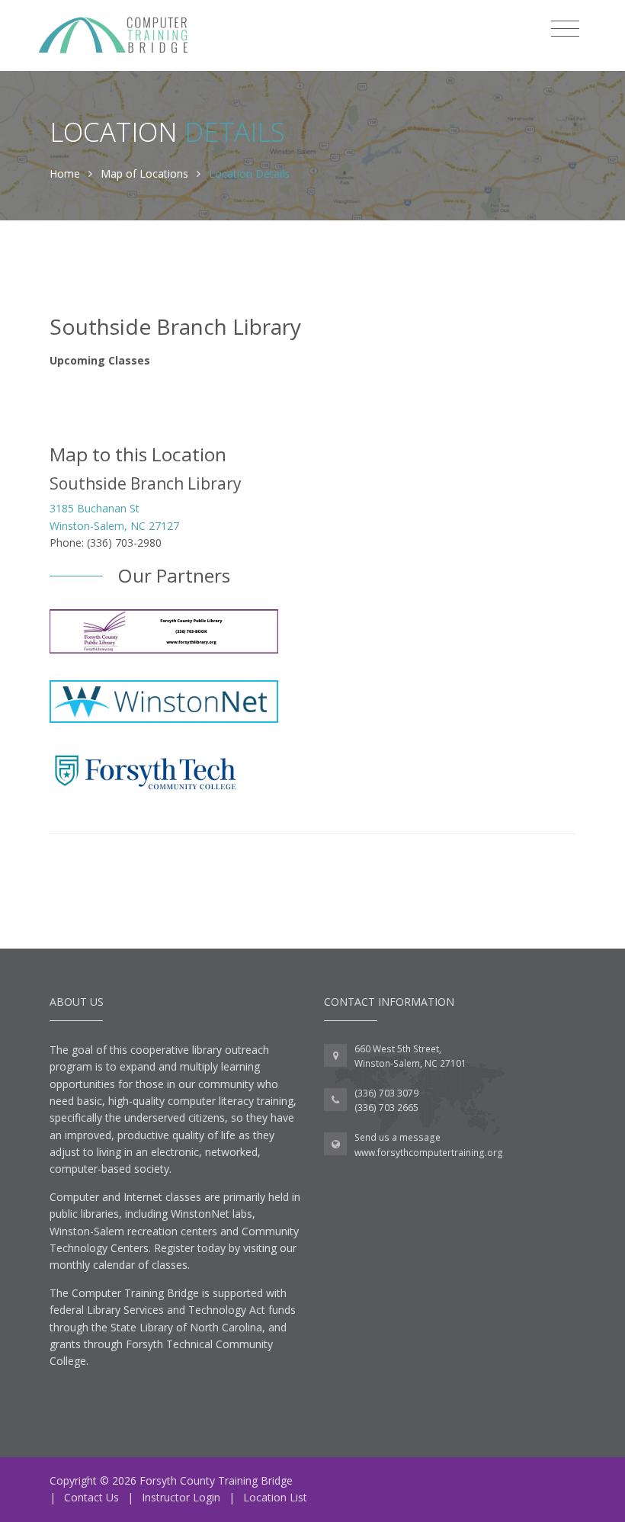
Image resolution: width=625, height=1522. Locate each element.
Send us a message (397, 1137)
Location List (275, 1497)
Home (65, 173)
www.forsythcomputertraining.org (428, 1152)
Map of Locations (144, 173)
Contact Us (91, 1497)
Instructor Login (181, 1497)
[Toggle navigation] (565, 29)
